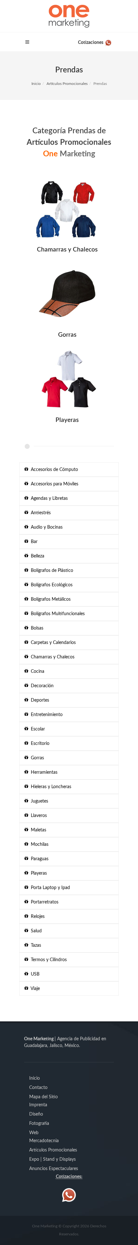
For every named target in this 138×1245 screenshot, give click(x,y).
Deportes (38, 700)
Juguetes (38, 801)
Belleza (36, 556)
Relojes (36, 916)
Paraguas (38, 859)
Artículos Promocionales (67, 84)
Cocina (36, 671)
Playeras (67, 420)
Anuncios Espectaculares (53, 1169)
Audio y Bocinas (45, 527)
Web (34, 1133)
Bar (33, 542)
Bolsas (35, 628)
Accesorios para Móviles (53, 484)
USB (33, 974)
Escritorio (38, 743)
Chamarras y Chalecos (67, 250)
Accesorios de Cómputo (53, 469)
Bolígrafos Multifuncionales (56, 614)
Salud (35, 931)
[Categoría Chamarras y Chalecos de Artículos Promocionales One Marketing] (67, 208)
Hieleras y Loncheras (49, 787)
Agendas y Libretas (48, 498)
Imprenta (38, 1105)
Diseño (36, 1114)
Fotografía (39, 1123)
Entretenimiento (45, 715)
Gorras (67, 335)
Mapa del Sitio (43, 1097)
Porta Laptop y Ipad (49, 888)
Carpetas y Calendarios (52, 642)
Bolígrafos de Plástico (50, 570)
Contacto (38, 1087)
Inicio (36, 84)
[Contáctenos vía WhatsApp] (69, 1195)
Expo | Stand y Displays (52, 1159)
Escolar (36, 729)
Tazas (34, 945)
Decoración (41, 686)
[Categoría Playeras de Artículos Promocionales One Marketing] (67, 378)
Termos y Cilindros (47, 960)
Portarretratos (43, 902)
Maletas (37, 830)
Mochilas (38, 844)
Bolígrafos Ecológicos (50, 585)
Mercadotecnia (44, 1141)
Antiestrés (39, 513)
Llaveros (37, 815)
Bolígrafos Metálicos (49, 599)
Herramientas (42, 772)
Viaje (34, 988)
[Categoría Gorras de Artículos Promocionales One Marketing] (67, 293)
